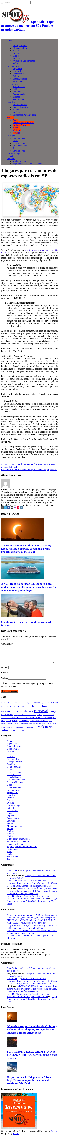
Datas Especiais (20, 79)
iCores (54, 1131)
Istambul (4, 723)
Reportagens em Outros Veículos (27, 163)
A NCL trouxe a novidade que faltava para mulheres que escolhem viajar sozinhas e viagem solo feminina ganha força (29, 587)
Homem (16, 53)
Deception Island (48, 715)
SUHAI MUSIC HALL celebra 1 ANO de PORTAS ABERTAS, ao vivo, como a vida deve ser (31, 921)
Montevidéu (34, 723)
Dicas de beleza (20, 48)
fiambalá (8, 721)
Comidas (17, 91)
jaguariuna (11, 723)
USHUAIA (22, 730)
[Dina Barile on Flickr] (15, 508)
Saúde (15, 63)
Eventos (16, 97)
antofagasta (28, 703)
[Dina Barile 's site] (2, 508)
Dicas (15, 140)
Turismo (10, 117)
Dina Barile (45, 717)
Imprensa (11, 158)
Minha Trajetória (20, 161)
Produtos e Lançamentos (24, 61)
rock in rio (45, 727)
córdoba (39, 715)
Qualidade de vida (21, 145)
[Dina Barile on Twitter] (5, 508)
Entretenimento (14, 66)
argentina (43, 703)
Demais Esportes (20, 107)
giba (19, 720)
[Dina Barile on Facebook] (8, 508)
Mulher (16, 56)
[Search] (2, 3)
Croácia (33, 715)
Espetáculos (18, 81)
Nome (4, 667)
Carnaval (17, 71)
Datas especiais (19, 94)
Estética (16, 50)
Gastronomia (12, 84)
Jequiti (19, 723)
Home (9, 40)
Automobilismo (20, 104)
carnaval (41, 710)
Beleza (10, 43)
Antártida (36, 703)
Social (15, 148)
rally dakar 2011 (31, 727)
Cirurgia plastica (19, 715)
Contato (10, 156)
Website (4, 678)
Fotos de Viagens (14, 153)
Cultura (16, 76)
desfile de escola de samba (26, 717)
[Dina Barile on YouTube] (18, 508)
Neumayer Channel (45, 723)
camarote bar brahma (33, 706)
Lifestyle (11, 135)
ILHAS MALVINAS (38, 720)
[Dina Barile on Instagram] (21, 508)
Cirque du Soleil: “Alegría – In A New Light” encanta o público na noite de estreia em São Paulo (32, 926)
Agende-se (17, 68)
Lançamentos (19, 143)
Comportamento (20, 138)
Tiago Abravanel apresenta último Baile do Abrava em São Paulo (32, 901)
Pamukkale (9, 727)
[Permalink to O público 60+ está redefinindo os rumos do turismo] (22, 616)
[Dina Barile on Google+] (12, 508)
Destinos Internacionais (23, 122)
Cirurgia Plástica (20, 45)
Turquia (15, 730)
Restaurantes (18, 99)
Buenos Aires (5, 707)
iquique (49, 721)
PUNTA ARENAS (19, 727)
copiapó (28, 715)
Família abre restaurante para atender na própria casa (29, 469)
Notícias (16, 58)
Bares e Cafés (19, 86)
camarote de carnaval (13, 711)
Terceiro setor (19, 151)
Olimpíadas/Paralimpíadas (24, 115)
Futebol (16, 109)
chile (11, 714)
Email (3, 672)
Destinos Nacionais (21, 125)
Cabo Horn (14, 707)
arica (48, 703)
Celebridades (18, 73)
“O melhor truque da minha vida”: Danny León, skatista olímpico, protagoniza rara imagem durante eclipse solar (26, 548)
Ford (14, 720)
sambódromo (6, 730)
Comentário (7, 644)
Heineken (25, 720)
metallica (26, 723)
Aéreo (15, 120)
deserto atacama (6, 718)
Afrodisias (14, 703)
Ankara (21, 703)
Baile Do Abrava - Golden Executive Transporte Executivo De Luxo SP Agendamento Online (29, 897)
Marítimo (17, 130)
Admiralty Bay (6, 703)
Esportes (11, 102)
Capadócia (29, 711)
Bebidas (16, 89)
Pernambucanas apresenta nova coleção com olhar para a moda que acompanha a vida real (32, 931)
